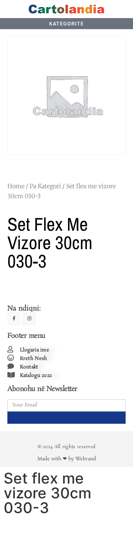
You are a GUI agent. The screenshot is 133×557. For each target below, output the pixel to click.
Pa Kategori (45, 186)
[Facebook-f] (14, 318)
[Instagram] (29, 318)
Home (15, 186)
